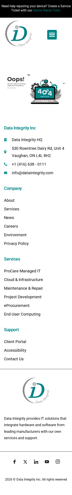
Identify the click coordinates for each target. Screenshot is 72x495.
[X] (25, 462)
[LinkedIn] (36, 462)
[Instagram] (58, 462)
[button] (52, 35)
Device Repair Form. (47, 10)
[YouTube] (47, 462)
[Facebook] (14, 462)
